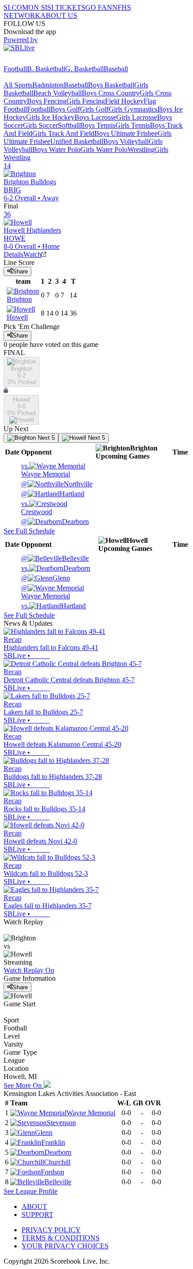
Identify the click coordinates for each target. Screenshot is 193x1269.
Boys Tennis (97, 125)
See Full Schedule (29, 531)
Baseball (116, 69)
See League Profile (30, 1191)
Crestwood (36, 507)
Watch (32, 254)
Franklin (53, 1142)
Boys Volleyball (126, 141)
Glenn (45, 578)
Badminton (48, 85)
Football (15, 69)
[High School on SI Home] (38, 61)
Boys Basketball (111, 85)
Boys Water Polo (56, 149)
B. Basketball (46, 69)
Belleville (55, 558)
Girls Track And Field (63, 133)
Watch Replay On (29, 970)
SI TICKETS (66, 7)
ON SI (37, 7)
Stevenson (61, 1122)
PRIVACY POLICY (51, 1230)
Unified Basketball (76, 141)
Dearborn (55, 521)
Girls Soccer (40, 125)
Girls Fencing (85, 101)
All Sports (18, 85)
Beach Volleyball (57, 93)
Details (13, 254)
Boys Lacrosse (95, 117)
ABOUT (34, 1206)
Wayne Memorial (45, 470)
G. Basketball (84, 69)
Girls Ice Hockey (50, 117)
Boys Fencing (46, 101)
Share (20, 271)
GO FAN (98, 7)
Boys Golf (65, 109)
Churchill (57, 1162)
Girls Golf (94, 109)
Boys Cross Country (111, 93)
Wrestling (140, 149)
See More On (24, 1085)
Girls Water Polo (103, 149)
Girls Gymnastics (133, 109)
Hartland (52, 494)
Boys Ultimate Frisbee (126, 133)
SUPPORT (37, 1214)
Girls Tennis (132, 125)
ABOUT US (58, 15)
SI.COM (16, 7)
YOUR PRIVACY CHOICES (65, 1246)
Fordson (52, 1172)
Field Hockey (124, 101)
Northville (56, 484)
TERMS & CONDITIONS (61, 1238)
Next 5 (45, 437)
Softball (69, 125)
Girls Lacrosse (136, 117)
